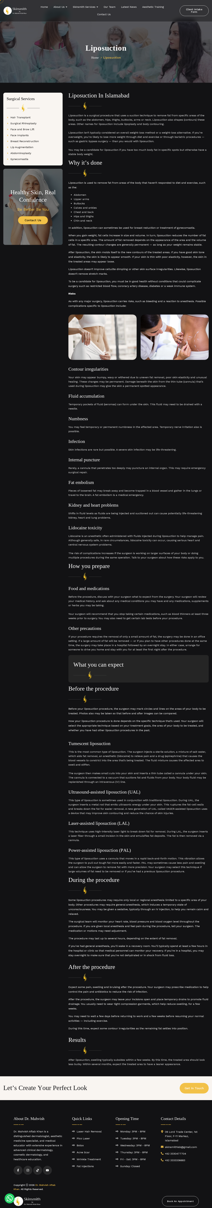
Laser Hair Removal (89, 1131)
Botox (80, 1145)
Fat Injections (85, 1166)
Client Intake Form (194, 10)
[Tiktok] (37, 1170)
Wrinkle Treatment (89, 1159)
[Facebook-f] (18, 1170)
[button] (10, 1198)
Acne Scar (83, 1152)
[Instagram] (27, 1170)
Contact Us (33, 220)
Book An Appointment (180, 1201)
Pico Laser (83, 1138)
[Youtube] (47, 1170)
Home (95, 57)
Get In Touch (194, 1088)
